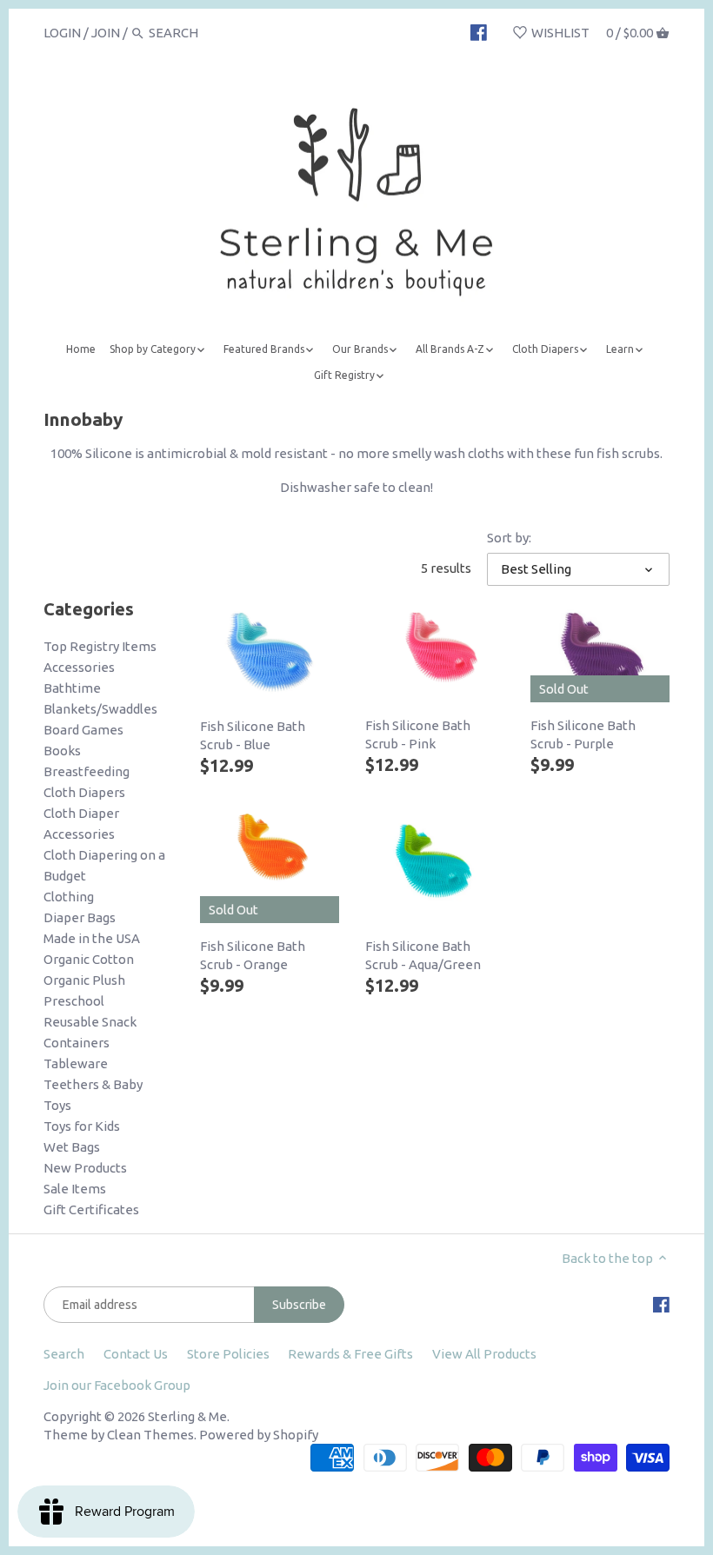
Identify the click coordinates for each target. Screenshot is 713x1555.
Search (63, 1353)
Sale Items (74, 1188)
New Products (85, 1167)
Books (62, 750)
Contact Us (135, 1353)
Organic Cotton (88, 959)
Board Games (83, 729)
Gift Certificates (91, 1209)
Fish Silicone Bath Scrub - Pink (417, 734)
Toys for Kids (81, 1126)
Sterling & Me (187, 1416)
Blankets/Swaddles (100, 708)
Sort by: (509, 537)
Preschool (73, 1000)
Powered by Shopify (258, 1434)
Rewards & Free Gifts (350, 1353)
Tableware (75, 1063)
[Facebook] (478, 32)
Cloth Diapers (84, 792)
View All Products (484, 1353)
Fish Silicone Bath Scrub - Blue (252, 735)
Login (62, 32)
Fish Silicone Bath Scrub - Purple (583, 734)
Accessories (79, 667)
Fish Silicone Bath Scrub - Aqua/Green (423, 955)
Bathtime (72, 688)
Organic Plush (84, 980)
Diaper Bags (79, 917)
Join (105, 32)
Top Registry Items (100, 646)
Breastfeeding (86, 771)
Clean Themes (150, 1434)
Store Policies (228, 1353)
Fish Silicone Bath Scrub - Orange (252, 955)
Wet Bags (71, 1147)
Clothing (68, 896)
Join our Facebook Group (116, 1385)
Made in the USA (91, 938)
